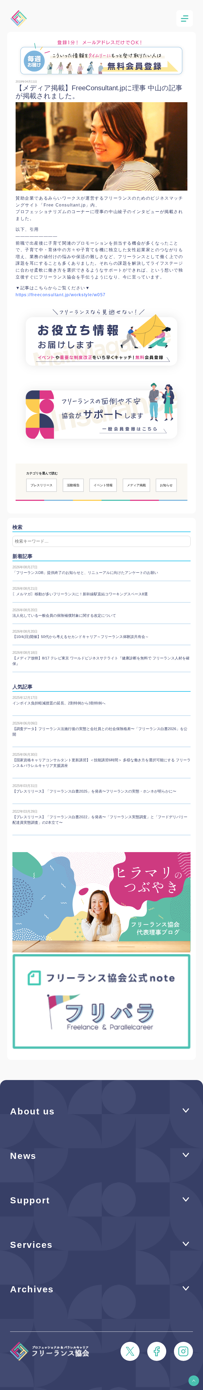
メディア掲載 (136, 485)
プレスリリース (41, 485)
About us (32, 1111)
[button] (193, 1380)
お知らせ (166, 485)
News (23, 1156)
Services (31, 1245)
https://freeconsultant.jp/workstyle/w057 (61, 295)
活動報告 (73, 485)
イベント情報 (103, 485)
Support (30, 1200)
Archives (32, 1289)
